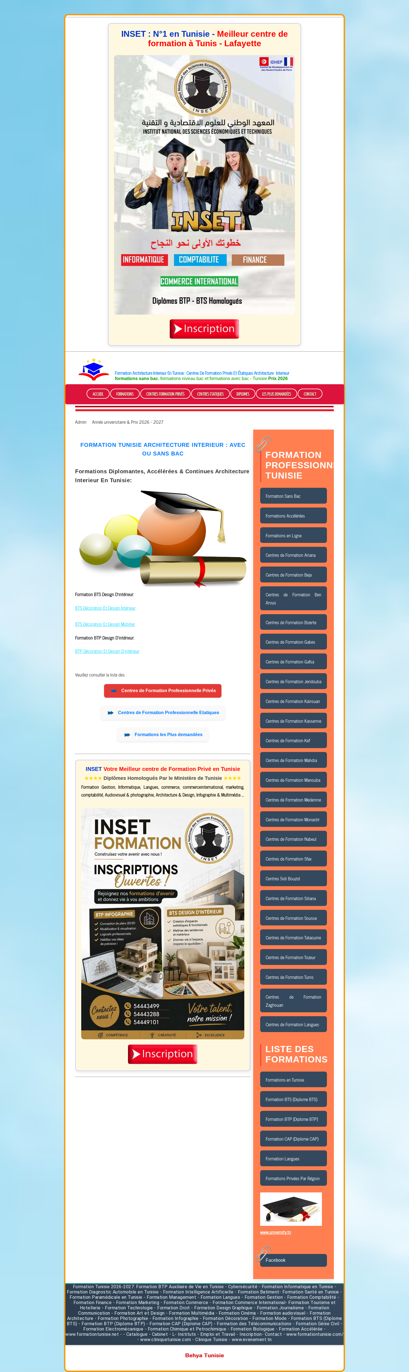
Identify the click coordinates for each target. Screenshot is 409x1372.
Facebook (275, 1260)
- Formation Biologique (251, 1329)
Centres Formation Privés (165, 393)
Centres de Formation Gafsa (290, 661)
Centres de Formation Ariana (291, 554)
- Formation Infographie (174, 1318)
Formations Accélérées (285, 515)
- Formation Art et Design (138, 1313)
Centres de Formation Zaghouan (293, 1000)
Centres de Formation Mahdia (291, 759)
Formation (83, 1286)
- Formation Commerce (184, 1302)
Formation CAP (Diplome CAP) (292, 1138)
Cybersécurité (243, 1286)
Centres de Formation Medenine (293, 799)
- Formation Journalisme (279, 1307)
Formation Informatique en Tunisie (297, 1286)
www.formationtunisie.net (92, 1334)
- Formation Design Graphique (221, 1307)
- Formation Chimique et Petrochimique (185, 1329)
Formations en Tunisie (285, 1079)
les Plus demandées (169, 734)
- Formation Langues (219, 1297)
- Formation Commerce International (247, 1302)
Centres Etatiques (210, 393)
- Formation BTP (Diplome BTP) (111, 1323)
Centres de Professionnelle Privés (168, 690)
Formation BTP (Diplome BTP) (292, 1118)
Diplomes (242, 393)
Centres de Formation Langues (292, 1024)
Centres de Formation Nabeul (291, 838)
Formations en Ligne (284, 535)
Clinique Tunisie (211, 1339)
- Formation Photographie (121, 1318)
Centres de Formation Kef (288, 740)
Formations (125, 393)
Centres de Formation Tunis (290, 976)
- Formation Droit (172, 1307)
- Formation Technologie (128, 1307)
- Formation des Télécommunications (252, 1323)
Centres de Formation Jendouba (293, 681)
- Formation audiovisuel (281, 1313)
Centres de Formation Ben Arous (293, 598)
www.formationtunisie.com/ (315, 1334)
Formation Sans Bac (283, 495)
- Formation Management (171, 1297)
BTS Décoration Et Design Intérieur (105, 607)
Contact (310, 393)
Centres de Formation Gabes (290, 641)
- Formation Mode (268, 1318)
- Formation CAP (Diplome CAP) (179, 1323)
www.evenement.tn (252, 1339)
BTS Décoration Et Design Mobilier (105, 623)
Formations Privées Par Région (293, 1178)
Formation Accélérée (301, 1329)
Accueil (98, 393)
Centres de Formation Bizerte (291, 622)
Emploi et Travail (217, 1334)
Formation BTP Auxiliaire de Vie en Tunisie (180, 1286)
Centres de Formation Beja (289, 574)
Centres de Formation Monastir (293, 819)
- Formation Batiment (257, 1292)
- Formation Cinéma (236, 1313)
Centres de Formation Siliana (291, 898)
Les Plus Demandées (276, 393)
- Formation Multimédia (190, 1313)
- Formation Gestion (262, 1297)
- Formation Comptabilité (310, 1297)
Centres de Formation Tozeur (291, 957)
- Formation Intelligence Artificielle (197, 1292)
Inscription (251, 1334)
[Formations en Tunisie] (93, 379)
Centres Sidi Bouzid (283, 878)
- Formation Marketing (136, 1302)
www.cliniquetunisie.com (165, 1339)
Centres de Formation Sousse (291, 917)
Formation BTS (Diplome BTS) (291, 1099)
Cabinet (160, 1334)
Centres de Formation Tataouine (293, 937)
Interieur (282, 372)
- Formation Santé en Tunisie (309, 1292)
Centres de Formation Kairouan (293, 700)
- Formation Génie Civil (316, 1323)
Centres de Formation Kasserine (293, 720)
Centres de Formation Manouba (293, 779)
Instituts (187, 1334)
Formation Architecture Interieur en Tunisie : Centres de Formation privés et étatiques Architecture (194, 372)
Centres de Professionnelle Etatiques (168, 712)
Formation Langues (282, 1158)
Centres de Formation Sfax (289, 858)
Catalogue (137, 1334)
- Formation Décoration (224, 1318)
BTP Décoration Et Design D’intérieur (107, 650)
